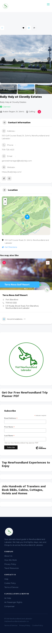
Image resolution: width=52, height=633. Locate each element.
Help (6, 579)
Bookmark (23, 27)
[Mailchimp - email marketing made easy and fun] (41, 450)
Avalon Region (9, 112)
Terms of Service (11, 587)
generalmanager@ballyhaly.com (17, 161)
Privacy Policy (10, 564)
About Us (8, 556)
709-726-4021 (8, 149)
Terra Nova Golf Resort (15, 295)
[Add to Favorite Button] (48, 263)
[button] (3, 59)
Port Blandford (12, 300)
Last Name (9, 435)
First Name (9, 427)
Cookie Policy (10, 583)
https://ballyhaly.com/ (11, 172)
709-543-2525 (11, 303)
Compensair (9, 606)
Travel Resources (11, 568)
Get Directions (11, 247)
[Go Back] (2, 27)
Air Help (7, 598)
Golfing (32, 112)
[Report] (34, 27)
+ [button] (5, 199)
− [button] (5, 203)
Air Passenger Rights (13, 602)
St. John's (20, 112)
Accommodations (14, 319)
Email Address (10, 418)
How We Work (10, 560)
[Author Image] (47, 289)
